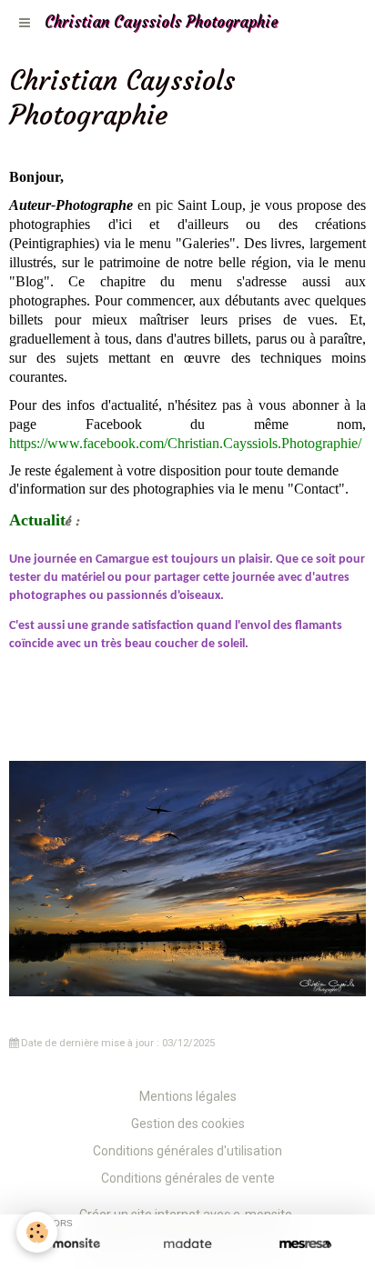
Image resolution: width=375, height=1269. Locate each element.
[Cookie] (36, 1232)
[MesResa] (305, 1244)
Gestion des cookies (188, 1123)
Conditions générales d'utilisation (187, 1151)
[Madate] (187, 1244)
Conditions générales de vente (188, 1178)
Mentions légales (188, 1096)
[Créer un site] (69, 1244)
